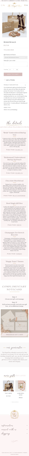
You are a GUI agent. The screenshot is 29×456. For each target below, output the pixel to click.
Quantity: (6, 69)
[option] (14, 25)
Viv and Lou (19, 149)
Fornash (19, 253)
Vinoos (19, 225)
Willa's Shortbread (19, 195)
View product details (9, 50)
